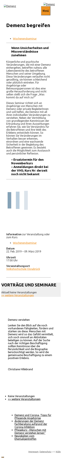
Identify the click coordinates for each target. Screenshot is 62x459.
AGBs (58, 452)
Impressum (33, 452)
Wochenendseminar (25, 38)
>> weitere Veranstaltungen (17, 295)
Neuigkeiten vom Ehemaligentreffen (25, 437)
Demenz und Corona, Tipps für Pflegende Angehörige (33, 417)
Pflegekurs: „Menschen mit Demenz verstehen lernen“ (30, 431)
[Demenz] (10, 6)
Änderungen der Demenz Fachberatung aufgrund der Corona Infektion (31, 424)
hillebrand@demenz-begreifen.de (27, 375)
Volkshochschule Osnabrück (23, 268)
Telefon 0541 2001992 (21, 372)
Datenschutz (45, 452)
